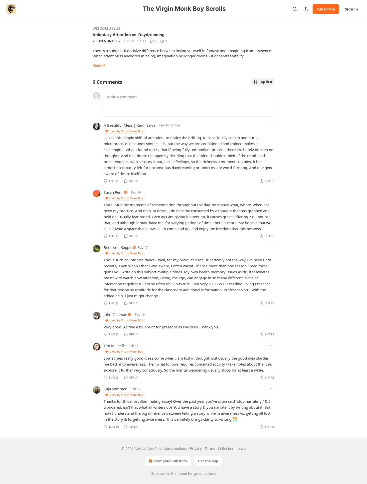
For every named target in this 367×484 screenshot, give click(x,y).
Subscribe (326, 8)
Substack (158, 473)
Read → (99, 65)
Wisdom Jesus (106, 28)
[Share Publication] (306, 9)
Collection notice (232, 448)
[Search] (295, 9)
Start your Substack (170, 461)
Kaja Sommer (115, 388)
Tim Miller (112, 345)
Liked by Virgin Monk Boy (126, 131)
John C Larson (115, 314)
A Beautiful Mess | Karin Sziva (129, 125)
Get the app (208, 461)
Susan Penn (114, 192)
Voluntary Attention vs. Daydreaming (129, 34)
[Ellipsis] (272, 125)
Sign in (351, 8)
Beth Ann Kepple (118, 247)
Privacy (196, 448)
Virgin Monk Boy (107, 41)
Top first (265, 82)
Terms (210, 448)
